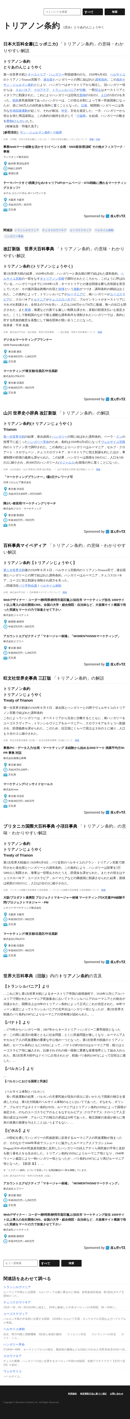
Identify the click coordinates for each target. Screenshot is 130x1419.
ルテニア (40, 299)
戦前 (16, 100)
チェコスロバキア (61, 299)
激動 (76, 289)
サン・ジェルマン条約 (18, 85)
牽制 (9, 121)
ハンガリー (56, 74)
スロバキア (23, 90)
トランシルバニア (64, 90)
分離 (83, 90)
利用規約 (72, 1393)
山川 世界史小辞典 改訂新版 (30, 413)
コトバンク (20, 11)
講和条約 (101, 79)
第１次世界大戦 (14, 570)
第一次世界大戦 (14, 436)
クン (119, 436)
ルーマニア (75, 294)
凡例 (98, 139)
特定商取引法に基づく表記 (93, 1393)
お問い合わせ (116, 1393)
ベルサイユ (117, 74)
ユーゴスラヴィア (80, 230)
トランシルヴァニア (27, 230)
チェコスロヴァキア (54, 230)
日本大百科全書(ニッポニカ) (30, 43)
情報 (91, 139)
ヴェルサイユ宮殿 (113, 442)
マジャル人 (66, 462)
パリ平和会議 (28, 585)
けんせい (20, 121)
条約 (119, 79)
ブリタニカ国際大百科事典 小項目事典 (40, 826)
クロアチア (41, 90)
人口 (104, 95)
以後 (84, 105)
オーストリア (37, 74)
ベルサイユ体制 (104, 230)
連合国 (47, 79)
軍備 (28, 310)
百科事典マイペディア (25, 545)
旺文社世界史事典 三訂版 (27, 678)
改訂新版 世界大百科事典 (28, 248)
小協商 (81, 116)
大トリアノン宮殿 (52, 278)
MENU (6, 3)
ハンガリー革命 (14, 236)
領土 (98, 90)
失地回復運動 (18, 110)
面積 (83, 95)
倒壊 (61, 289)
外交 (64, 110)
